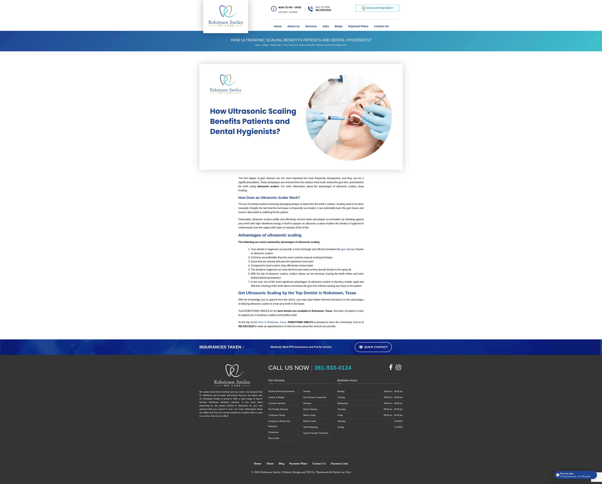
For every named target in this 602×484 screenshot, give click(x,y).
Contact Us (381, 26)
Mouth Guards (309, 421)
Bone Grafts (273, 438)
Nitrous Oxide (309, 415)
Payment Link (339, 463)
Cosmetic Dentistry (277, 403)
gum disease (348, 249)
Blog (281, 463)
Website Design (292, 472)
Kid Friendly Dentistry (278, 409)
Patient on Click (342, 472)
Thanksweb (322, 472)
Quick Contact (375, 347)
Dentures (307, 403)
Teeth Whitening (310, 427)
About (270, 463)
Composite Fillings (276, 415)
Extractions (273, 432)
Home (278, 26)
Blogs (339, 26)
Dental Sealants (310, 409)
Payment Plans (358, 26)
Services (311, 26)
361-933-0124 (323, 8)
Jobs (325, 26)
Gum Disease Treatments (315, 397)
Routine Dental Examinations (281, 391)
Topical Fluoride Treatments (315, 433)
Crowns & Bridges (276, 397)
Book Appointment (379, 8)
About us (293, 26)
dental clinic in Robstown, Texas (268, 322)
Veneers (307, 391)
